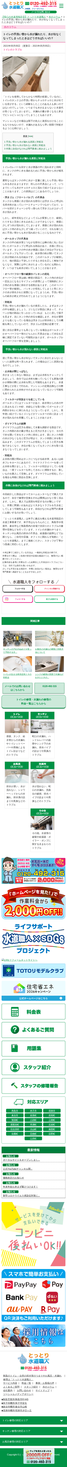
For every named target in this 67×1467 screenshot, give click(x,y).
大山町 (33, 1129)
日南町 (33, 1133)
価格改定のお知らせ (13, 1178)
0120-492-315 (50, 686)
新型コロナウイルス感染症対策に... (21, 1195)
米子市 (33, 1110)
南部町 (52, 1129)
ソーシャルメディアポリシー (18, 1394)
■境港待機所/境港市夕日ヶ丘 (17, 1410)
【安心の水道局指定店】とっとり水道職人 (24, 17)
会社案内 (7, 1390)
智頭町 (15, 1120)
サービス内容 (10, 1383)
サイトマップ (43, 1390)
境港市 (52, 1110)
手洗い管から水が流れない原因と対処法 (24, 145)
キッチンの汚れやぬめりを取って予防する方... (17, 650)
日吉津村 (14, 1129)
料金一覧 (26, 1383)
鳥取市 (15, 1110)
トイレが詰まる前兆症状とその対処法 (17, 676)
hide (30, 136)
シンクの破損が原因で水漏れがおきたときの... (49, 676)
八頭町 (33, 1120)
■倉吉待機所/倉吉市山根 (14, 1406)
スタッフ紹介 (31, 1387)
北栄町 (52, 1124)
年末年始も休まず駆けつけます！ (20, 1186)
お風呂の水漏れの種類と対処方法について (49, 650)
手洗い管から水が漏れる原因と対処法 (23, 142)
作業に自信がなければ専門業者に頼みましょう (28, 148)
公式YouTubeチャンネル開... (17, 1169)
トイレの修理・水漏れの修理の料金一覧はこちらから (33, 701)
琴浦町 (33, 1124)
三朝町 (52, 1120)
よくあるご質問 (11, 1387)
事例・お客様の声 (45, 1383)
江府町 (33, 1138)
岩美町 (33, 1115)
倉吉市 (15, 1115)
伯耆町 (15, 1133)
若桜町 (52, 1115)
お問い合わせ (24, 1390)
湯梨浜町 (14, 1124)
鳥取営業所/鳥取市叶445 (15, 1399)
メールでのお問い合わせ (40, 12)
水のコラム (54, 17)
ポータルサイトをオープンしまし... (21, 1160)
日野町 (52, 1133)
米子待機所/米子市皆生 (15, 1403)
